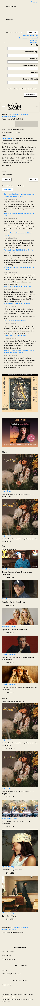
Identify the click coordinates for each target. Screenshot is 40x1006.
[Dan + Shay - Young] (20, 893)
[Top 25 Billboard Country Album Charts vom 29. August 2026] (20, 472)
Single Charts (6, 536)
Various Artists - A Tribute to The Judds (17, 303)
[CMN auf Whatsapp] (27, 937)
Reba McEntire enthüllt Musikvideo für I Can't (19, 250)
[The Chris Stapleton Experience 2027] (20, 393)
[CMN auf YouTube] (30, 124)
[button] (9, 959)
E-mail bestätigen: (29, 79)
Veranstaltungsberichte (9, 818)
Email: (33, 72)
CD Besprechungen (8, 867)
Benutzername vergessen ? (28, 38)
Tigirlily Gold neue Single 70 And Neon (14, 629)
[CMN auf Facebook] (18, 124)
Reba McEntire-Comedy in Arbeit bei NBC (18, 286)
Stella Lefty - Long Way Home (12, 870)
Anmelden (7, 189)
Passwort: (32, 58)
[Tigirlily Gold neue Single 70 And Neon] (20, 616)
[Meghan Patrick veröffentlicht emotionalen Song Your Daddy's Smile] (20, 674)
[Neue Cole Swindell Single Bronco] (20, 589)
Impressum (6, 1001)
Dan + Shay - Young (9, 916)
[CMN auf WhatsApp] (26, 124)
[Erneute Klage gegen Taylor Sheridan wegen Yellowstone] (20, 559)
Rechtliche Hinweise (25, 999)
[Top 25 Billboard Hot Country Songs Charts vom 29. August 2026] (20, 516)
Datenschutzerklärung (9, 999)
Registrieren (34, 40)
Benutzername (11, 6)
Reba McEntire (7, 138)
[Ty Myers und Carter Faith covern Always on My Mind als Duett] (20, 644)
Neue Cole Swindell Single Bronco (13, 602)
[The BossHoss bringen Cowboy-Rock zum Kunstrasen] (20, 808)
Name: (33, 45)
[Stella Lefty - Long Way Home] (20, 847)
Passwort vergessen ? (30, 35)
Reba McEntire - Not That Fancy (15, 321)
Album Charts (6, 491)
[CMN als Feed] (34, 124)
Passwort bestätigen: (28, 65)
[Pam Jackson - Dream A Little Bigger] (20, 432)
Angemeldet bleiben (12, 32)
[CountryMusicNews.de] (15, 107)
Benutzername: (30, 52)
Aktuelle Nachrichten (9, 569)
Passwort (9, 19)
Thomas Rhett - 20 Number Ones (15, 335)
